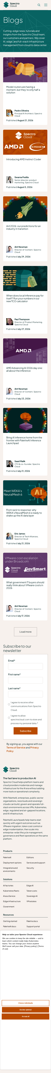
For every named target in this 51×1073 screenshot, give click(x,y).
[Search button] (39, 5)
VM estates (31, 901)
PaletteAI (7, 857)
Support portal (33, 926)
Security (30, 868)
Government (8, 906)
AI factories (8, 885)
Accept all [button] (25, 1016)
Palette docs (32, 921)
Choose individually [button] (25, 1003)
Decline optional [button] (26, 1010)
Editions (30, 857)
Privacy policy (30, 946)
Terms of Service (16, 747)
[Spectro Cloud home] (11, 769)
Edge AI (30, 885)
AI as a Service (9, 896)
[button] (46, 5)
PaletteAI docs (9, 926)
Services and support (36, 862)
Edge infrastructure (12, 901)
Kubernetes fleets (11, 891)
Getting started (10, 921)
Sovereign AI (32, 896)
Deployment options (12, 862)
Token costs (32, 891)
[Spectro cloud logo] (11, 5)
